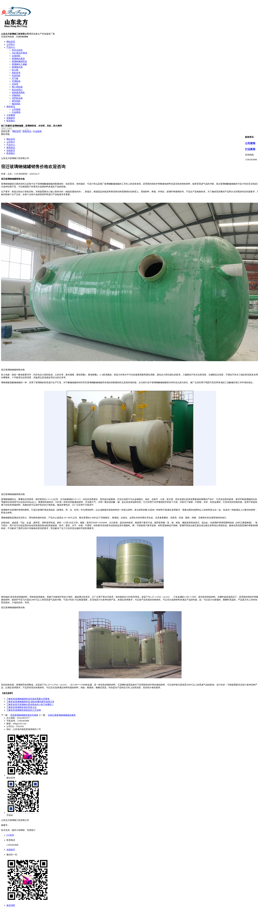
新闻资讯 (10, 106)
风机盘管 (16, 73)
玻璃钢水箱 (17, 67)
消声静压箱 (17, 98)
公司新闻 (16, 109)
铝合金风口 (17, 90)
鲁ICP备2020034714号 (20, 825)
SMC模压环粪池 (19, 53)
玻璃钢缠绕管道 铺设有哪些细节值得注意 (30, 702)
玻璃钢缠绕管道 (19, 61)
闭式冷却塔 (17, 50)
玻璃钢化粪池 (18, 58)
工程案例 (10, 115)
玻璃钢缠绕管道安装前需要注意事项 (27, 699)
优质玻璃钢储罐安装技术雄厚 (24, 715)
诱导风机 (16, 101)
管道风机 (16, 75)
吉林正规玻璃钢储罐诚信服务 (62, 715)
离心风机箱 (17, 87)
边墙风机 (16, 56)
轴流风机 (16, 104)
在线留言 (10, 118)
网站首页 (10, 41)
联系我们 (10, 121)
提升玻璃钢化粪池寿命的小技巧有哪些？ (30, 704)
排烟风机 (16, 95)
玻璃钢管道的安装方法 (21, 707)
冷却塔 (15, 84)
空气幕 (15, 78)
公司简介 (10, 44)
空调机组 (16, 81)
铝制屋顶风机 (18, 92)
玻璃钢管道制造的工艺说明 (23, 710)
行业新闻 (16, 112)
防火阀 (15, 70)
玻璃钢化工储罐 (19, 64)
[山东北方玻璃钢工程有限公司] (16, 31)
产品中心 (10, 47)
